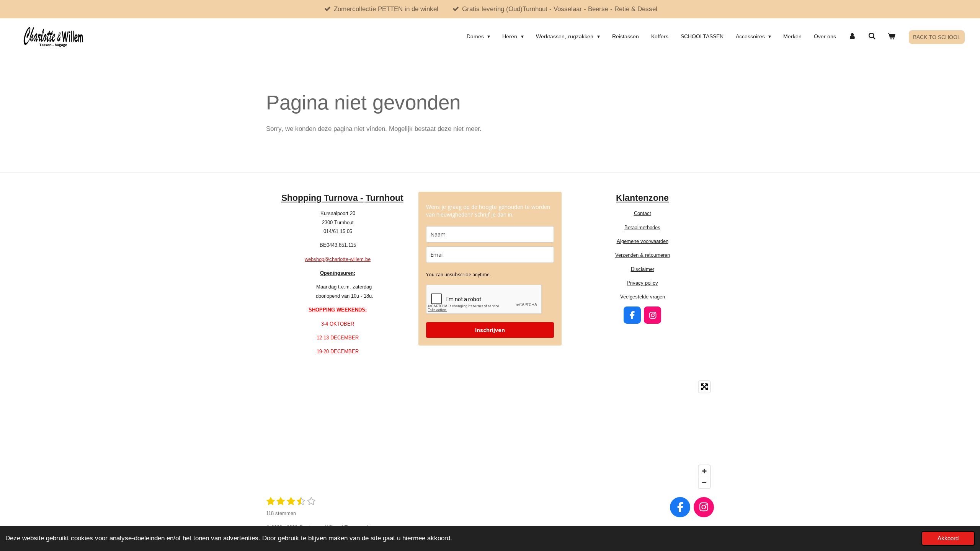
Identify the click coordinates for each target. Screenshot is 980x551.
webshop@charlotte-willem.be (338, 259)
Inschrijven (490, 330)
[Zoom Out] (704, 482)
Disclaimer (642, 269)
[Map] (490, 434)
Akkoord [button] (948, 538)
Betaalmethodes (642, 227)
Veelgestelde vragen (642, 297)
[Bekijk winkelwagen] (892, 36)
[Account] (852, 36)
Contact (642, 213)
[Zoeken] (872, 36)
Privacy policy (642, 283)
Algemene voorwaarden (642, 241)
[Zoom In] (704, 471)
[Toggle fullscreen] (704, 387)
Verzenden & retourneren (642, 255)
